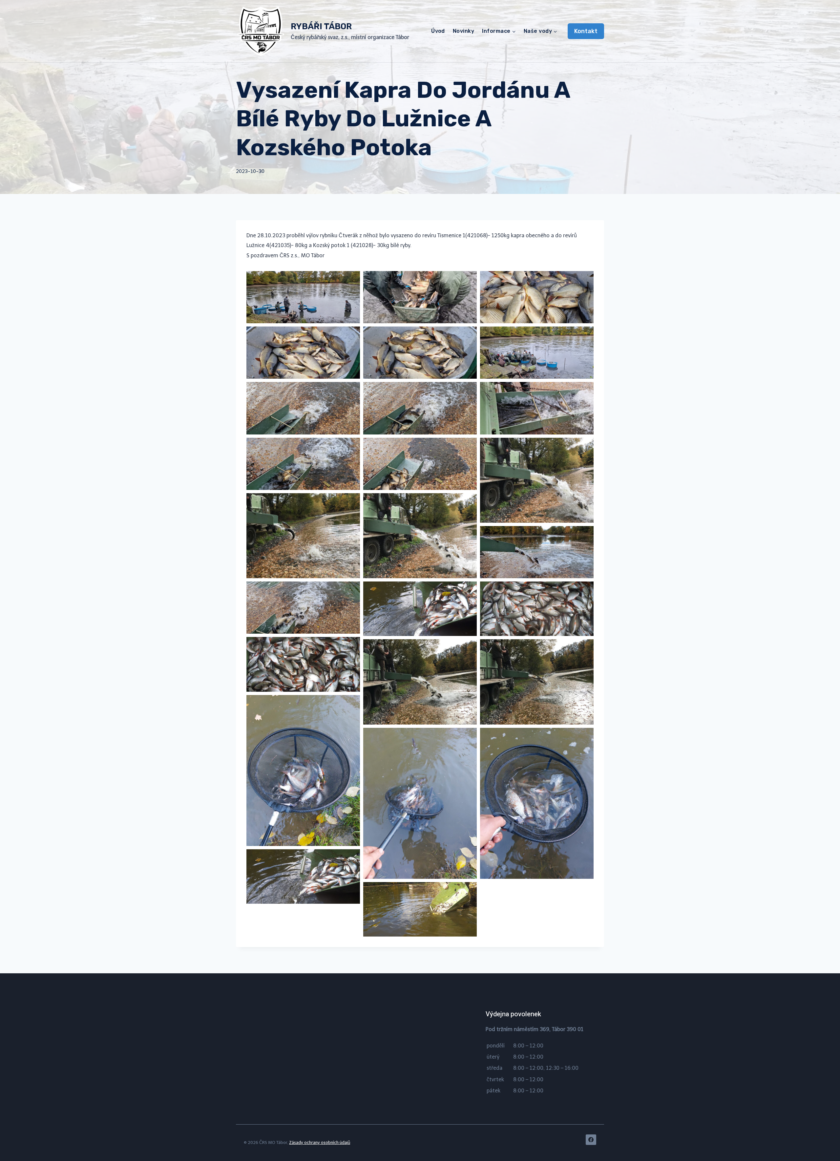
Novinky (463, 31)
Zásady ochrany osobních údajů (319, 1142)
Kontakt (586, 31)
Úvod (438, 31)
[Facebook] (591, 1139)
